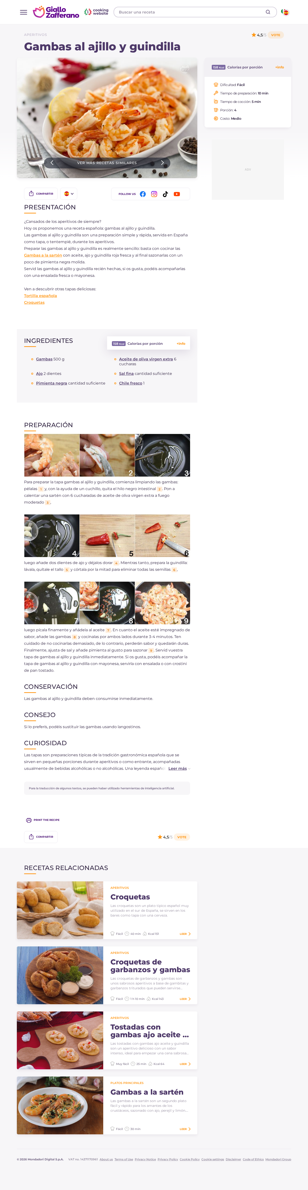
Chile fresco (130, 383)
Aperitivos (35, 35)
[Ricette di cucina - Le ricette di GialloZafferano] (284, 12)
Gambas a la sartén (43, 255)
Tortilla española (40, 295)
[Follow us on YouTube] (178, 194)
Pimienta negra (51, 383)
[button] (174, 768)
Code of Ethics (253, 1159)
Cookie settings (212, 1159)
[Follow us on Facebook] (144, 194)
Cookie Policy (190, 1159)
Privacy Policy (168, 1159)
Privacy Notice (145, 1159)
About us (106, 1159)
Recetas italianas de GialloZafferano (71, 12)
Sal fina (126, 373)
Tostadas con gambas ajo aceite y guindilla (148, 1031)
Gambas (44, 359)
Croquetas (34, 302)
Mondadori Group (278, 1159)
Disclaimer (233, 1159)
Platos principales (127, 1083)
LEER (183, 934)
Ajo (39, 373)
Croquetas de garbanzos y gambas (150, 966)
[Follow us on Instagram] (155, 194)
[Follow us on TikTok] (166, 194)
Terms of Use (124, 1159)
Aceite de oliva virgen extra (146, 359)
